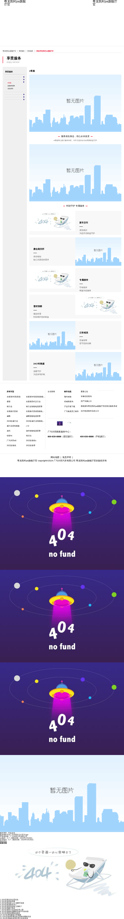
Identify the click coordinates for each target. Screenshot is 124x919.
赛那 (8, 401)
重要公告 (84, 391)
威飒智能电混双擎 (33, 416)
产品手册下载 (69, 406)
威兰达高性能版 (13, 426)
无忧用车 (10, 88)
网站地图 (55, 457)
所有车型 (10, 391)
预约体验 (67, 397)
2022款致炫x (31, 440)
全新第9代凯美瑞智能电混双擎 (38, 397)
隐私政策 (3, 841)
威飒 (8, 416)
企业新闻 (51, 391)
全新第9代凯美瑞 (13, 397)
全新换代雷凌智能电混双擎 (37, 411)
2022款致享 (30, 445)
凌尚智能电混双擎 (33, 431)
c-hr (27, 426)
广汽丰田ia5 (11, 440)
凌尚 (8, 431)
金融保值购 (11, 86)
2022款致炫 (11, 445)
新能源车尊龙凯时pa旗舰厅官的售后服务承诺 (89, 406)
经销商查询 (68, 401)
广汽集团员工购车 (71, 411)
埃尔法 (28, 436)
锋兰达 (9, 406)
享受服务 (22, 51)
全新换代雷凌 (12, 411)
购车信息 (67, 391)
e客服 (9, 83)
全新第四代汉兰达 (33, 401)
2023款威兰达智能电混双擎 (37, 421)
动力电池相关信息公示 (89, 411)
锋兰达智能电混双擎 (34, 406)
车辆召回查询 (86, 396)
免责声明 (66, 457)
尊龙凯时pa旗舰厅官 (15, 3)
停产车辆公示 (86, 401)
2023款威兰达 (12, 421)
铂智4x (9, 436)
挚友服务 (30, 51)
